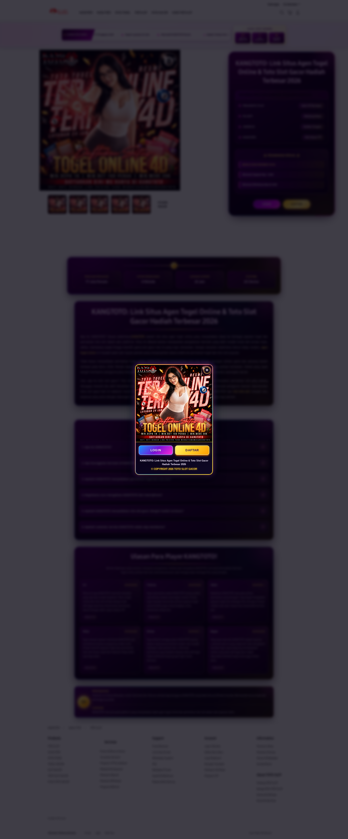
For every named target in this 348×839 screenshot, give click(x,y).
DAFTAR (192, 450)
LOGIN (155, 450)
